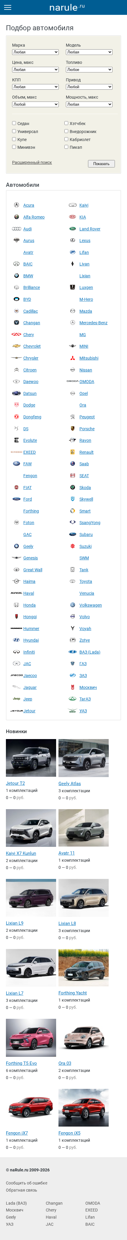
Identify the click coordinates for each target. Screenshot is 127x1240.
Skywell (86, 499)
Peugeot (87, 417)
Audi (27, 229)
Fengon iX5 (69, 1133)
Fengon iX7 (17, 1133)
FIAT (27, 487)
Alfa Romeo (34, 217)
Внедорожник (83, 131)
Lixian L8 (67, 923)
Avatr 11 (66, 853)
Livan (84, 264)
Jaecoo (30, 675)
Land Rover (89, 229)
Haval (28, 593)
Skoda (85, 487)
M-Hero (86, 299)
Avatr (28, 252)
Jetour (29, 710)
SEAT (84, 475)
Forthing (31, 511)
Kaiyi (83, 205)
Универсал (27, 131)
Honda (29, 605)
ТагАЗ (85, 699)
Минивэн (26, 147)
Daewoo (30, 381)
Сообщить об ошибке (26, 1183)
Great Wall (32, 569)
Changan (31, 322)
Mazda (85, 311)
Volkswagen (90, 605)
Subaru (86, 534)
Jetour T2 (15, 783)
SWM (84, 558)
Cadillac (30, 311)
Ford (27, 499)
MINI (83, 346)
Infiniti (29, 652)
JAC (27, 663)
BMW (28, 275)
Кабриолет (80, 139)
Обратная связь (21, 1190)
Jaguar (30, 687)
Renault (86, 452)
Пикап (76, 147)
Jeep (27, 699)
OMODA (86, 381)
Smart (85, 511)
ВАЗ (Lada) (89, 652)
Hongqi (30, 616)
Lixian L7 (14, 993)
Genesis (30, 558)
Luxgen (86, 287)
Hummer (31, 628)
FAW (27, 463)
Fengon (30, 475)
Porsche (87, 428)
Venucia (86, 593)
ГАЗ (83, 663)
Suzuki (85, 546)
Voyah (85, 628)
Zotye (84, 640)
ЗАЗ (83, 675)
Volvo (84, 616)
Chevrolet (32, 346)
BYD (27, 299)
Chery (28, 334)
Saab (84, 463)
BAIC (27, 264)
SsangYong (89, 522)
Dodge (29, 405)
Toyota (85, 581)
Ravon (85, 440)
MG (82, 334)
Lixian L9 (14, 923)
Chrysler (30, 358)
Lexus (84, 240)
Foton (28, 522)
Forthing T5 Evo (21, 1063)
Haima (29, 581)
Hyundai (31, 640)
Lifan (84, 252)
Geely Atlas (69, 783)
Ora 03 (64, 1063)
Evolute (30, 440)
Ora (82, 405)
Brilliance (31, 287)
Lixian (84, 275)
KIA (82, 217)
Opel (83, 393)
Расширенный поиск (32, 162)
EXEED (29, 452)
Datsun (30, 393)
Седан (23, 123)
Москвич (88, 687)
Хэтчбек (78, 123)
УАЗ (83, 710)
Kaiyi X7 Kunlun (21, 853)
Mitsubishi (88, 358)
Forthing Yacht (72, 993)
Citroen (30, 370)
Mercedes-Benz (93, 322)
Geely (28, 546)
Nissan (85, 370)
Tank (83, 569)
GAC (27, 534)
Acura (28, 205)
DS (25, 428)
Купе (22, 139)
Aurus (28, 240)
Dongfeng (32, 417)
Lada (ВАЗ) (16, 1203)
